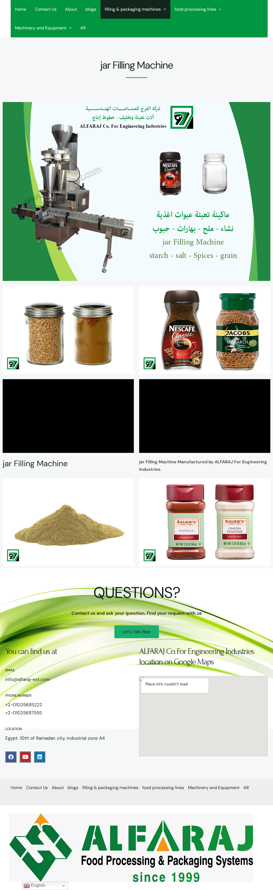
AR (83, 28)
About (71, 9)
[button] (163, 9)
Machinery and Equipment (40, 28)
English (37, 885)
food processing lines (195, 9)
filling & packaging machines (133, 9)
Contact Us (46, 9)
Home (20, 9)
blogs (91, 9)
